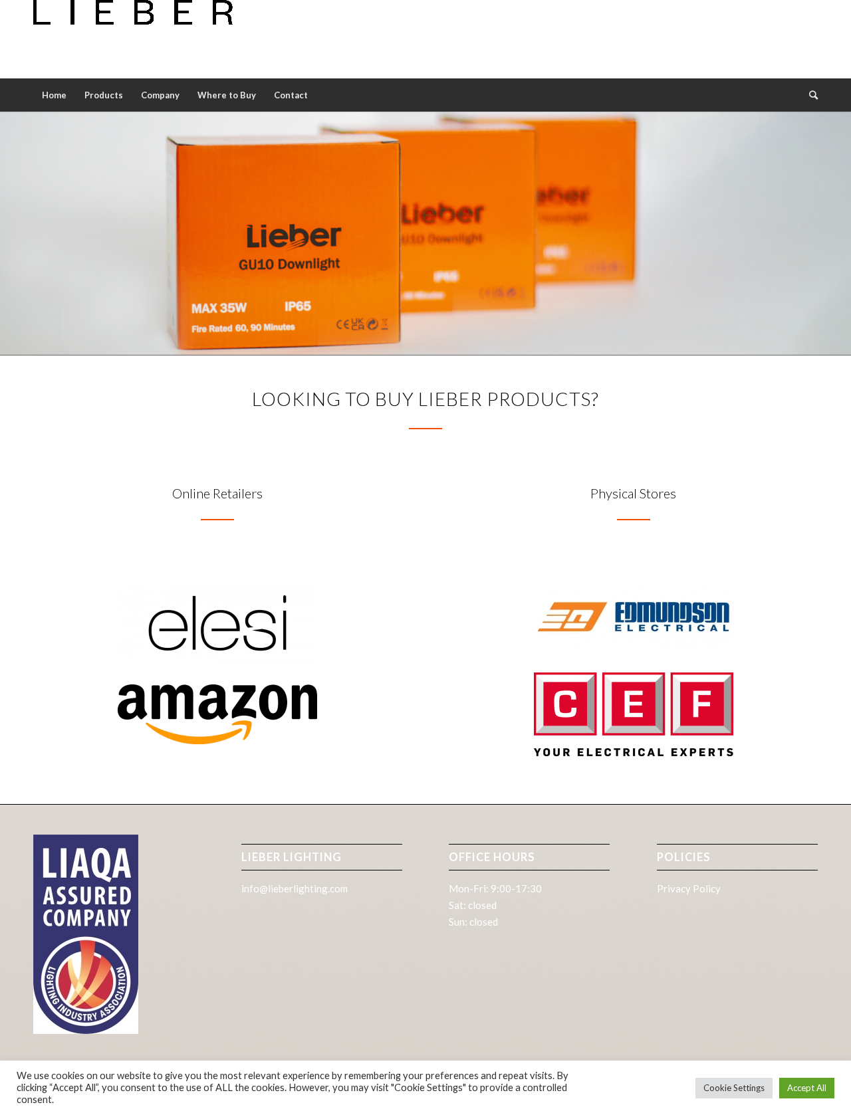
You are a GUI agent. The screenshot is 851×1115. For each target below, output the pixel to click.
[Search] (809, 95)
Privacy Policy (689, 888)
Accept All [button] (806, 1087)
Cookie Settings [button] (734, 1087)
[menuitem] (54, 95)
